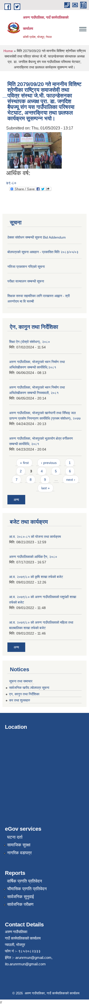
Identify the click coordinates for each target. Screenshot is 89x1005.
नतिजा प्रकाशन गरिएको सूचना (26, 267)
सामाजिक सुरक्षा (18, 845)
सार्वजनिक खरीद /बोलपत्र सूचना (29, 688)
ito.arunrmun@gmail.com (25, 964)
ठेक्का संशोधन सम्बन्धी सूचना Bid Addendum (36, 237)
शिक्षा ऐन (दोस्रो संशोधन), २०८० (29, 342)
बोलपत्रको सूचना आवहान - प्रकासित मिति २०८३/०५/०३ (42, 252)
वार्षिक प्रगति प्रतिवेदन (24, 881)
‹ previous (49, 463)
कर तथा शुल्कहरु (19, 700)
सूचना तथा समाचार (20, 681)
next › (70, 480)
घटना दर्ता (14, 837)
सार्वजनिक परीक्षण (20, 904)
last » (45, 488)
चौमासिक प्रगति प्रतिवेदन (27, 888)
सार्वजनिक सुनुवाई (20, 896)
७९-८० (11, 183)
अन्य (16, 500)
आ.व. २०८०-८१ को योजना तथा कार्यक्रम (35, 537)
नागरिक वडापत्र (19, 853)
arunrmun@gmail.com (33, 957)
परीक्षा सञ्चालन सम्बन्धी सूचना (25, 281)
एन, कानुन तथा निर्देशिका (24, 694)
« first (24, 463)
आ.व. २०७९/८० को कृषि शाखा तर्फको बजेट (36, 577)
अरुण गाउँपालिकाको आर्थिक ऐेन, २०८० (33, 557)
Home (8, 51)
